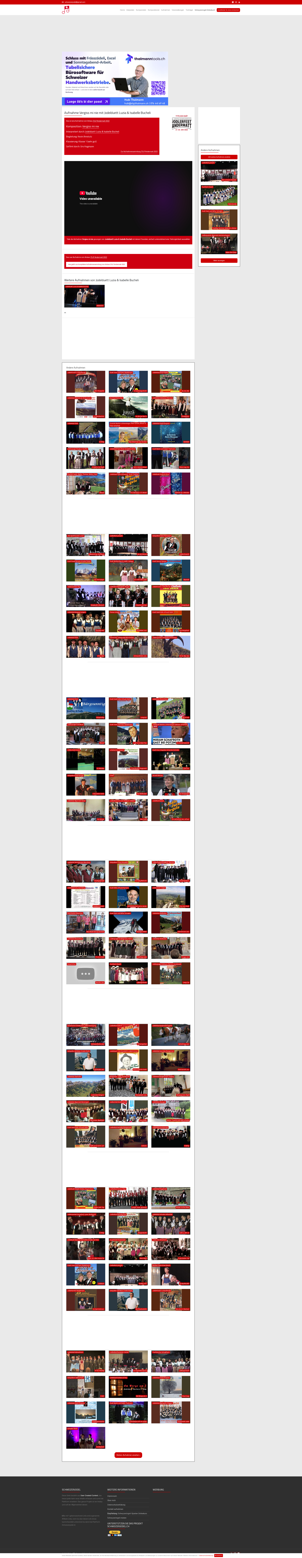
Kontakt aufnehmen (115, 1509)
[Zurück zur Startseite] (65, 9)
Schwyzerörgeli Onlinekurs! (205, 10)
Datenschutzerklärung (206, 1555)
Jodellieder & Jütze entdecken (228, 10)
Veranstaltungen (178, 10)
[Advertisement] (151, 33)
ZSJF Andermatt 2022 (101, 121)
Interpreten (130, 10)
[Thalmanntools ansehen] (115, 77)
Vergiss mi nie (90, 126)
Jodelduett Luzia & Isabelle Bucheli (102, 131)
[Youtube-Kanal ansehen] (238, 2)
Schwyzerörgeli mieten (116, 1518)
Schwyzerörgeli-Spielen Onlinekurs (127, 1513)
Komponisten (141, 10)
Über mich (111, 1500)
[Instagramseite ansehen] (235, 2)
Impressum (112, 1496)
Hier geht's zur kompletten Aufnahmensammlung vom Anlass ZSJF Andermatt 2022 (96, 264)
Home (122, 10)
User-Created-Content (89, 1495)
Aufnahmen (165, 10)
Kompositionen (153, 10)
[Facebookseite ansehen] (232, 2)
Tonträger (189, 10)
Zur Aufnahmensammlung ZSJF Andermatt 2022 (139, 151)
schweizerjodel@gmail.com (75, 2)
